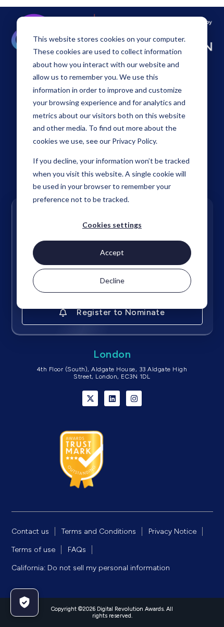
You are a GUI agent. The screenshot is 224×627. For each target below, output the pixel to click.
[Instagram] (134, 398)
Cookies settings (112, 224)
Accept (112, 252)
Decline (112, 280)
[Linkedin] (112, 398)
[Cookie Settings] (24, 602)
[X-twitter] (90, 398)
